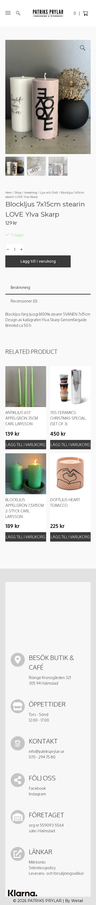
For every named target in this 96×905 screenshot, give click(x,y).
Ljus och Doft (49, 192)
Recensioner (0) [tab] (24, 301)
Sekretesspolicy (42, 867)
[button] (82, 48)
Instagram (37, 794)
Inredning (30, 192)
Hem (8, 192)
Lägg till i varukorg (38, 261)
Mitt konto (37, 862)
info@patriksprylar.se (46, 751)
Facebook (37, 788)
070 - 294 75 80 (42, 757)
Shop (18, 192)
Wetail (77, 900)
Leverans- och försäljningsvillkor (56, 873)
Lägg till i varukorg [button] (25, 444)
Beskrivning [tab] (20, 287)
